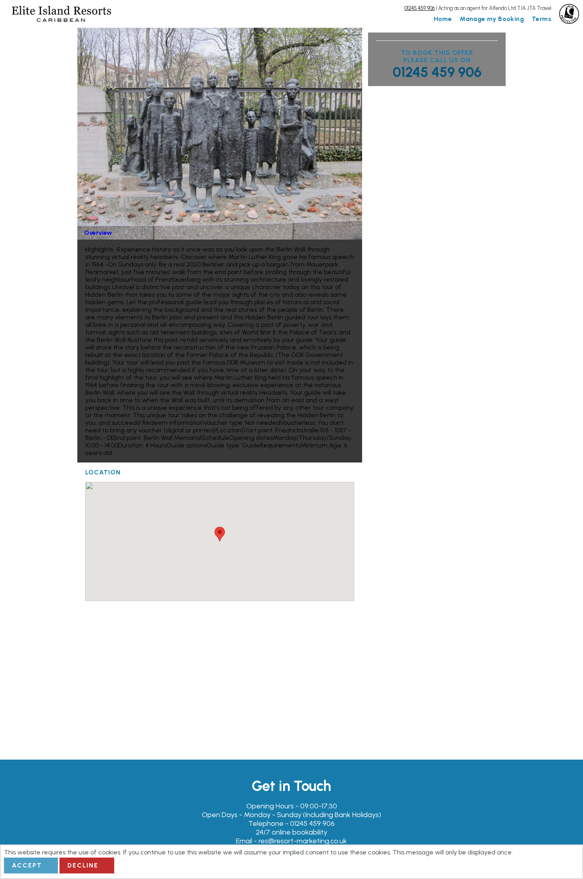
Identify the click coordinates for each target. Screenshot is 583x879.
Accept (27, 865)
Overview (98, 232)
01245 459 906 (437, 72)
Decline (82, 865)
